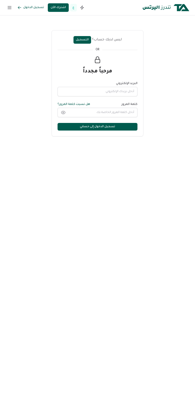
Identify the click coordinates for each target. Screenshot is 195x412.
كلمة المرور (129, 104)
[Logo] (166, 7)
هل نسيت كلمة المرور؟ (74, 104)
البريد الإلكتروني (126, 83)
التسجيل (82, 40)
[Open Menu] (9, 7)
